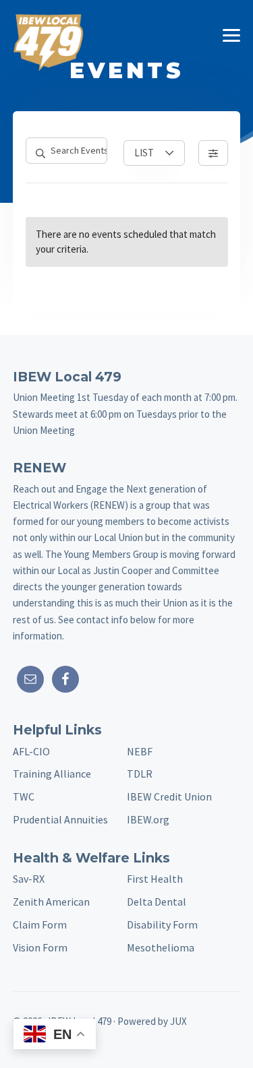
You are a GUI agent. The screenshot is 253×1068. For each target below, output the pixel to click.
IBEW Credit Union (169, 796)
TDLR (139, 773)
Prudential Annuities (60, 819)
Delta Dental (156, 901)
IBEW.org (148, 819)
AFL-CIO (31, 751)
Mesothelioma (160, 947)
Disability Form (162, 924)
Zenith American (51, 901)
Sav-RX (29, 878)
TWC (23, 796)
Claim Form (40, 924)
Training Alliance (52, 773)
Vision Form (40, 947)
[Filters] (213, 153)
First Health (155, 878)
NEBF (139, 751)
